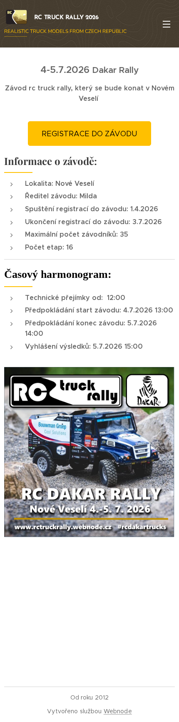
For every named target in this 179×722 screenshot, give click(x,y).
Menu (166, 23)
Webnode (118, 711)
